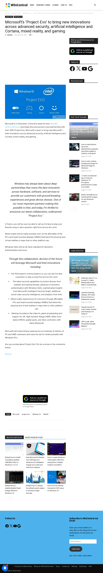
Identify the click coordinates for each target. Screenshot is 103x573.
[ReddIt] (51, 77)
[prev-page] (6, 498)
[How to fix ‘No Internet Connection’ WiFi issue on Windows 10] (56, 477)
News (32, 5)
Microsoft (16, 414)
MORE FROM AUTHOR (34, 438)
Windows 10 (27, 13)
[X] (28, 77)
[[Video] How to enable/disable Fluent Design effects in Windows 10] (14, 477)
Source (8, 354)
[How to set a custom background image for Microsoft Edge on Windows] (74, 163)
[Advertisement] (35, 56)
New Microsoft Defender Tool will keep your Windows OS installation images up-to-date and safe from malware (35, 462)
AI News (56, 5)
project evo (26, 414)
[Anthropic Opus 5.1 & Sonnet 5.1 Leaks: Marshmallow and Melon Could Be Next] (74, 280)
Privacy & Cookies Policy (23, 566)
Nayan (73, 137)
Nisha (73, 271)
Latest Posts (16, 13)
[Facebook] (22, 77)
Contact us (65, 566)
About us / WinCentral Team (44, 566)
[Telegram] (57, 77)
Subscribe (76, 549)
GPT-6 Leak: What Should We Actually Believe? (88, 324)
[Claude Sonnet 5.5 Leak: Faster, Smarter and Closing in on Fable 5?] (74, 309)
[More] (63, 77)
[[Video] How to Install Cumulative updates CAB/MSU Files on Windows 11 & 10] (14, 449)
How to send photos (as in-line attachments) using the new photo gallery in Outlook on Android (89, 149)
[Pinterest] (34, 77)
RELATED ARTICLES (14, 438)
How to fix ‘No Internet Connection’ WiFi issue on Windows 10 (55, 488)
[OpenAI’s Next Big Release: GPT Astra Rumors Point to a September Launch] (74, 295)
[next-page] (10, 498)
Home (7, 13)
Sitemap (74, 566)
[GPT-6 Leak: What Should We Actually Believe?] (74, 324)
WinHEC (45, 414)
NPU (70, 5)
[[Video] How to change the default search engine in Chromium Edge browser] (35, 477)
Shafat (9, 35)
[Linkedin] (45, 77)
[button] (95, 5)
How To (64, 5)
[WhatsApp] (40, 77)
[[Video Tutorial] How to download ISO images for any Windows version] (74, 197)
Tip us (58, 566)
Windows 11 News (43, 5)
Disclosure (83, 566)
